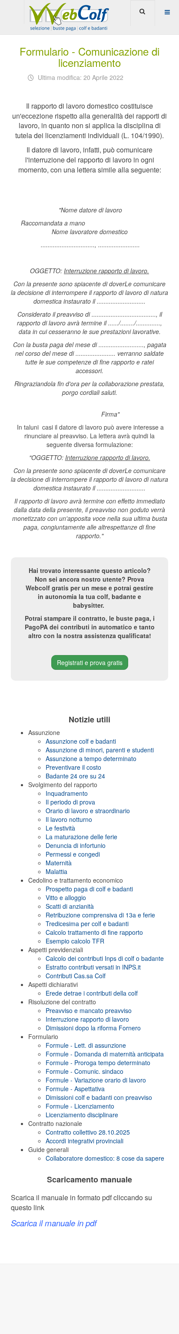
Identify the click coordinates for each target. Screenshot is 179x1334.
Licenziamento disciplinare (82, 1114)
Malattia (56, 871)
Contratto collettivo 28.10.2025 (88, 1132)
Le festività (60, 828)
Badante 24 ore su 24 (75, 775)
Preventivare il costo (73, 767)
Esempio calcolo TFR (75, 941)
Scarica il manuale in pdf (53, 1222)
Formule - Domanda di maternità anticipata (105, 1053)
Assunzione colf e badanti (81, 741)
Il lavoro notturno (69, 819)
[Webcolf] (67, 12)
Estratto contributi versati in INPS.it (93, 967)
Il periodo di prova (70, 802)
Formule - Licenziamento (80, 1106)
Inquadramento (67, 793)
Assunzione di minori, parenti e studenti (100, 749)
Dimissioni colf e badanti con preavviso (99, 1097)
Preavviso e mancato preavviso (89, 1010)
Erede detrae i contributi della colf (92, 993)
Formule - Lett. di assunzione (86, 1045)
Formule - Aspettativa (75, 1088)
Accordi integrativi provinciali (84, 1140)
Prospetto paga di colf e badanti (89, 888)
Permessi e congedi (73, 854)
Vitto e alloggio (66, 897)
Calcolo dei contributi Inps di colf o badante (105, 958)
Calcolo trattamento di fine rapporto (94, 932)
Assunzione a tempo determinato (91, 758)
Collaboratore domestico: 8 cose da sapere (105, 1158)
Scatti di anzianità (70, 906)
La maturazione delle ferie (81, 836)
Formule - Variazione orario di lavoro (96, 1080)
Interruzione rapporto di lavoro (87, 1019)
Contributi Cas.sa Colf (76, 975)
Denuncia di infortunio (76, 845)
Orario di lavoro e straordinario (88, 810)
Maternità (59, 862)
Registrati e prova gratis (90, 662)
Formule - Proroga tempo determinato (98, 1062)
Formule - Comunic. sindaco (84, 1071)
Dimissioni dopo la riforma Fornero (93, 1027)
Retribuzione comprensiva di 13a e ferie (100, 914)
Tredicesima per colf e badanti (87, 923)
